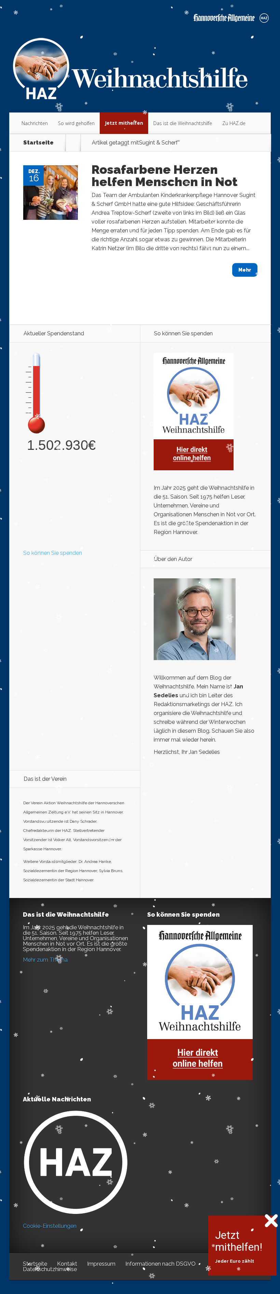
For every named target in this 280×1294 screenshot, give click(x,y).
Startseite (38, 143)
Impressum (101, 1264)
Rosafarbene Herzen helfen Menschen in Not (165, 175)
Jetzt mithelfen (124, 123)
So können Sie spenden (52, 553)
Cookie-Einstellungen (49, 1226)
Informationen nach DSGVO (160, 1264)
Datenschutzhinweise (50, 1269)
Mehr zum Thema (45, 960)
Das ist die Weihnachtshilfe (182, 123)
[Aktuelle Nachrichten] (75, 1162)
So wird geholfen (76, 123)
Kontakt (67, 1264)
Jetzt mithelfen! (238, 1241)
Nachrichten (35, 123)
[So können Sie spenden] (194, 468)
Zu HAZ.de (234, 123)
